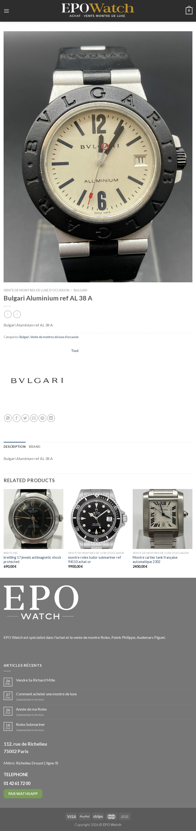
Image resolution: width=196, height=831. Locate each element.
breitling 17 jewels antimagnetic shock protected (32, 559)
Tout (75, 350)
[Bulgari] (37, 380)
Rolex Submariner (30, 724)
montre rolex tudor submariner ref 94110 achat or (94, 559)
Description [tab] (15, 447)
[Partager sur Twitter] (25, 418)
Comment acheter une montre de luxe (46, 694)
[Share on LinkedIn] (51, 418)
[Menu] (6, 11)
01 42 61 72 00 (17, 783)
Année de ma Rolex (31, 709)
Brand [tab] (34, 447)
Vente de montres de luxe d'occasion (36, 290)
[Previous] (3, 533)
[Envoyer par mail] (34, 418)
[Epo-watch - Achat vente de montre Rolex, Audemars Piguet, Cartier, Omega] (98, 10)
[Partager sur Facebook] (17, 418)
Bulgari (80, 290)
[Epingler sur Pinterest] (42, 418)
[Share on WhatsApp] (8, 418)
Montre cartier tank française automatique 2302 (155, 559)
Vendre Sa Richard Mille (35, 680)
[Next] (192, 533)
